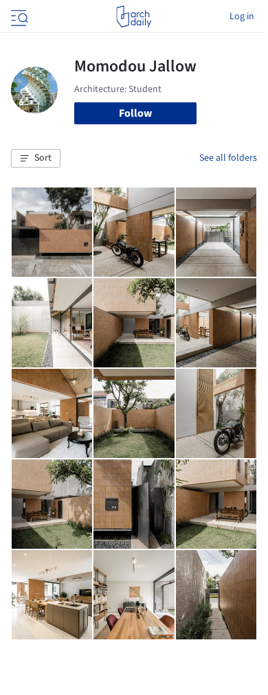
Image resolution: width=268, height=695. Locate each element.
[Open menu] (17, 16)
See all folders (228, 158)
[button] (35, 158)
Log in (242, 16)
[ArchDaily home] (133, 16)
